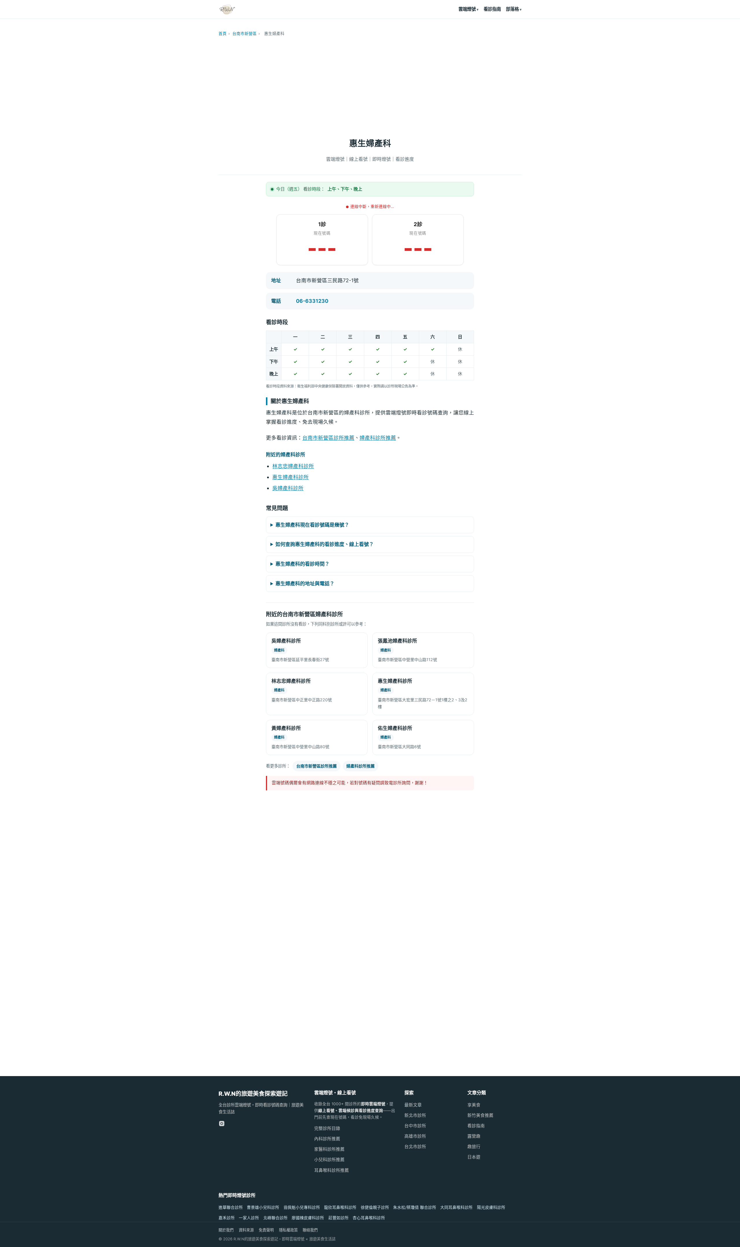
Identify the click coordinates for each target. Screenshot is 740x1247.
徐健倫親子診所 (375, 1207)
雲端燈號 (467, 9)
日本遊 (473, 1157)
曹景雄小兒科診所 (263, 1207)
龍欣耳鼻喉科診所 (340, 1207)
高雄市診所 (415, 1136)
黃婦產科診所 (286, 728)
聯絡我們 (310, 1230)
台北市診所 (415, 1146)
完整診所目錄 (327, 1128)
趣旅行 (473, 1146)
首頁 (223, 33)
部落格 (512, 9)
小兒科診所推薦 (329, 1159)
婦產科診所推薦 (378, 438)
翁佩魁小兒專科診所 (302, 1207)
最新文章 (413, 1105)
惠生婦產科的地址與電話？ (304, 583)
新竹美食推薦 (480, 1115)
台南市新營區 (244, 33)
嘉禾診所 (227, 1217)
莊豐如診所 (338, 1217)
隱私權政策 (288, 1230)
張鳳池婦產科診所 (397, 641)
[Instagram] (222, 1123)
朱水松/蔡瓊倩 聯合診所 (414, 1207)
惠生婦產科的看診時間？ (302, 564)
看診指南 (492, 9)
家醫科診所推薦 (329, 1149)
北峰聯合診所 (275, 1217)
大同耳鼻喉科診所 (456, 1207)
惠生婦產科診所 (290, 477)
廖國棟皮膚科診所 (308, 1217)
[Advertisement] (370, 84)
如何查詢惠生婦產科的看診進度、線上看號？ (324, 544)
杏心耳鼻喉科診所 (369, 1217)
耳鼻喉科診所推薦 (331, 1170)
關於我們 (226, 1230)
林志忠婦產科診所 (293, 466)
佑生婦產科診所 (395, 728)
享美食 (473, 1105)
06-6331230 (312, 301)
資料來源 (246, 1230)
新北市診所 (415, 1115)
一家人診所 (249, 1217)
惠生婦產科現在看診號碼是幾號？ (312, 525)
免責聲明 (266, 1230)
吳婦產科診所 (288, 488)
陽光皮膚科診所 (491, 1207)
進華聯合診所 (231, 1207)
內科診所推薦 (327, 1138)
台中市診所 (415, 1125)
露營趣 (473, 1136)
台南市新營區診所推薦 (328, 438)
